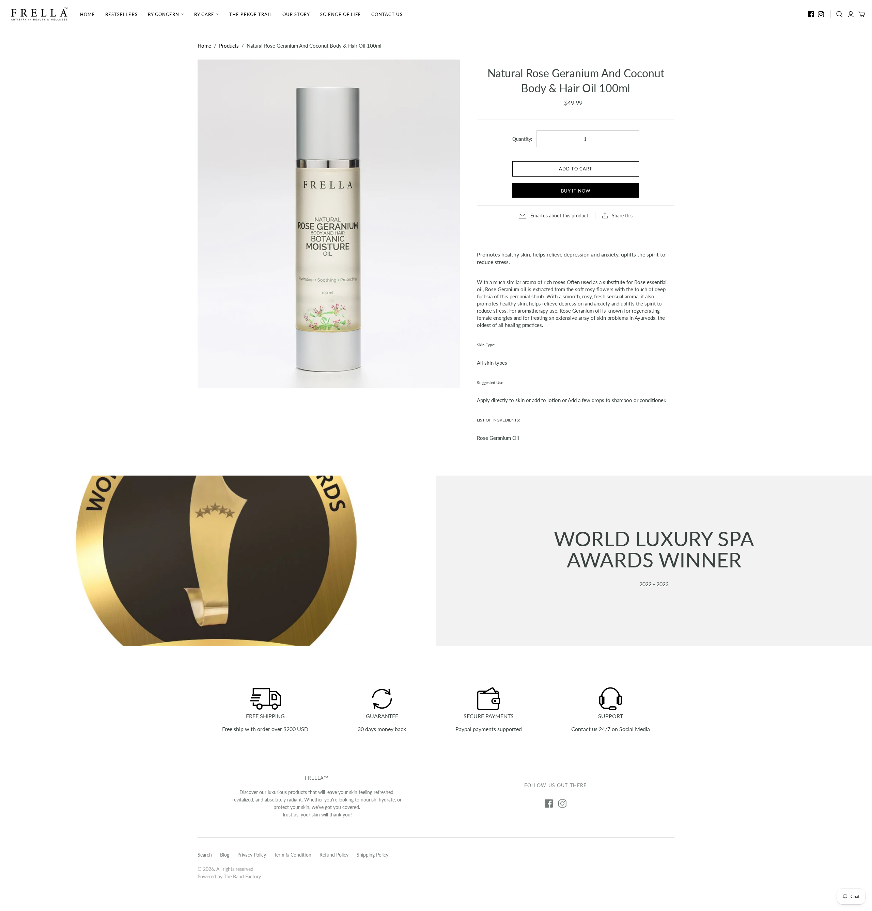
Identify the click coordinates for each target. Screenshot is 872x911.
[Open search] (839, 14)
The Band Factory (242, 876)
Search (205, 855)
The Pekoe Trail (250, 14)
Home (87, 14)
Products (229, 46)
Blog (224, 855)
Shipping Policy (372, 855)
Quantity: (522, 139)
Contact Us (387, 14)
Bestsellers (121, 14)
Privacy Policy (251, 855)
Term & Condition (292, 855)
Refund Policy (334, 855)
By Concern (163, 14)
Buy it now (575, 191)
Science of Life (340, 14)
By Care (204, 14)
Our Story (296, 14)
